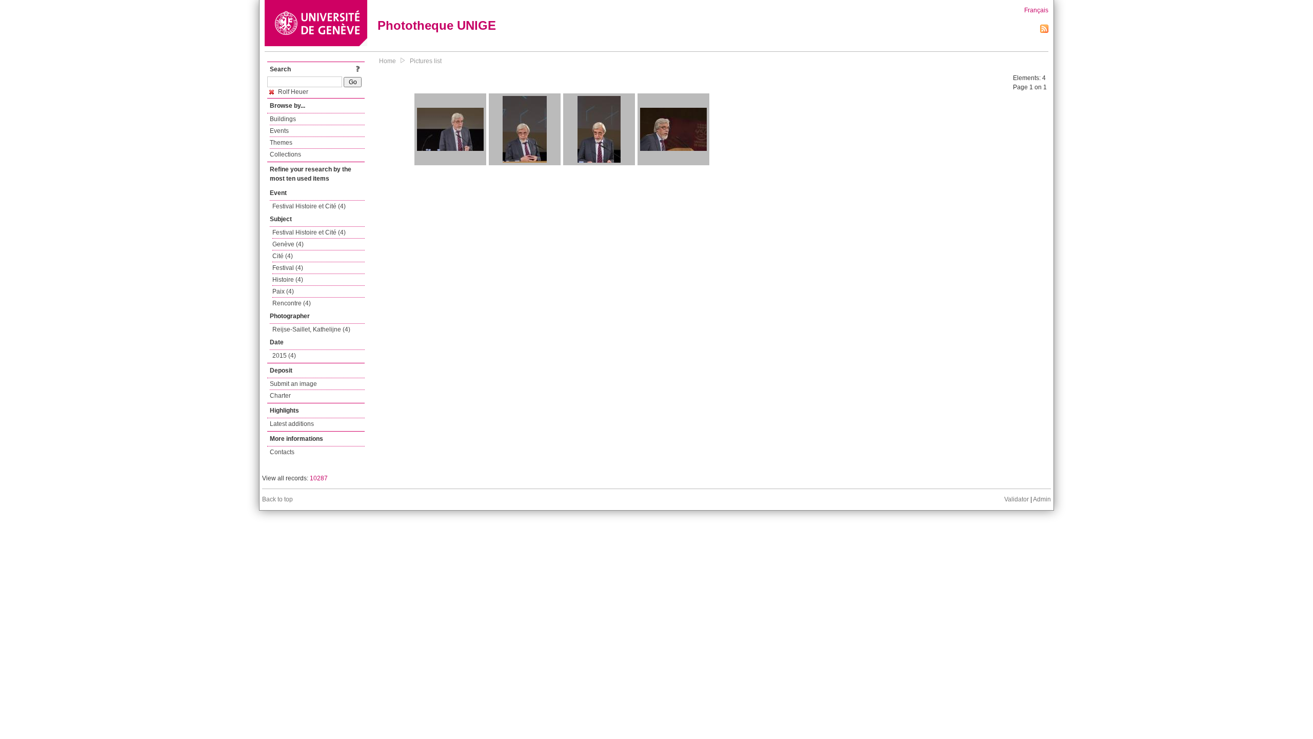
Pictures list (426, 61)
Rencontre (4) (291, 303)
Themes (281, 142)
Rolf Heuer (292, 91)
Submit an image (293, 383)
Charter (280, 395)
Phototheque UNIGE (436, 25)
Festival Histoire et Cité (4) (309, 206)
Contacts (282, 452)
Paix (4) (283, 291)
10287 (319, 478)
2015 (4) (284, 355)
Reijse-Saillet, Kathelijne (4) (311, 329)
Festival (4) (287, 267)
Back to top (277, 499)
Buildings (283, 119)
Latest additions (292, 423)
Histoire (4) (287, 279)
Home (387, 61)
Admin (1042, 499)
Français (1036, 10)
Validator (1016, 499)
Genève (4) (288, 244)
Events (279, 130)
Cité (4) (282, 256)
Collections (285, 154)
